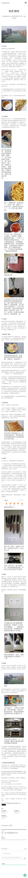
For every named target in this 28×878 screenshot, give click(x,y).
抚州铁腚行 (3, 815)
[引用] (12, 857)
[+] (19, 857)
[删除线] (7, 857)
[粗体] (3, 857)
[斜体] (4, 857)
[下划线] (6, 857)
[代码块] (14, 857)
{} (17, 857)
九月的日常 (16, 810)
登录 (25, 848)
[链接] (16, 857)
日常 (10, 825)
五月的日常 (3, 810)
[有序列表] (9, 857)
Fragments (5, 3)
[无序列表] (11, 857)
